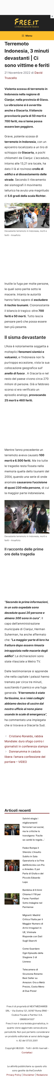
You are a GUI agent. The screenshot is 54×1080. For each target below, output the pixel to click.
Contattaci (27, 1052)
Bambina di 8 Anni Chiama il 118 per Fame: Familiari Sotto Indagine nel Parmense (32, 898)
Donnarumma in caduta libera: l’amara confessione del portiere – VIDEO (24, 756)
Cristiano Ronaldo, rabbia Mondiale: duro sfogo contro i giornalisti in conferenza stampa (26, 741)
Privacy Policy (13, 1074)
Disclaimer (28, 1074)
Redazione (42, 1074)
